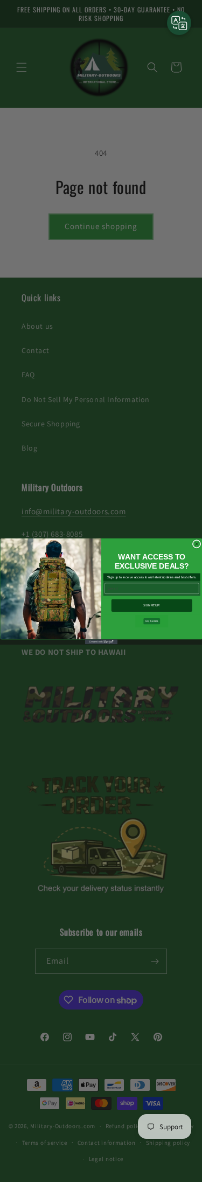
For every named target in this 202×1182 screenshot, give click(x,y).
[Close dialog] (196, 544)
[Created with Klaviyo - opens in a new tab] (101, 641)
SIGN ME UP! (151, 605)
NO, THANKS (151, 621)
